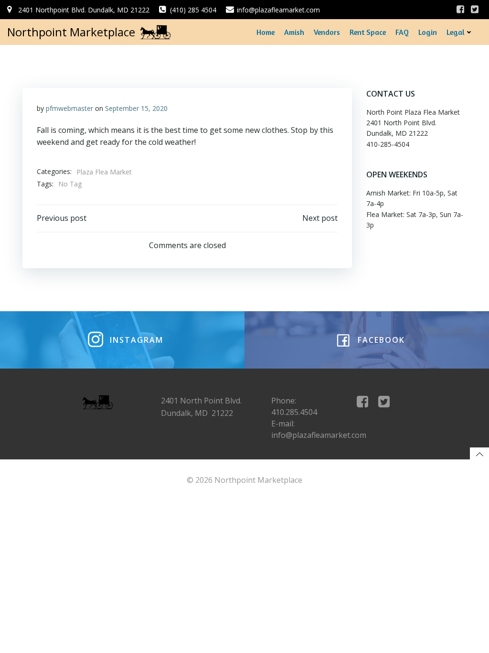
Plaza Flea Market (104, 171)
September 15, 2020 (136, 108)
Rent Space (368, 32)
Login (427, 32)
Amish (294, 32)
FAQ (402, 32)
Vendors (327, 32)
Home (265, 32)
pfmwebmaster (69, 108)
